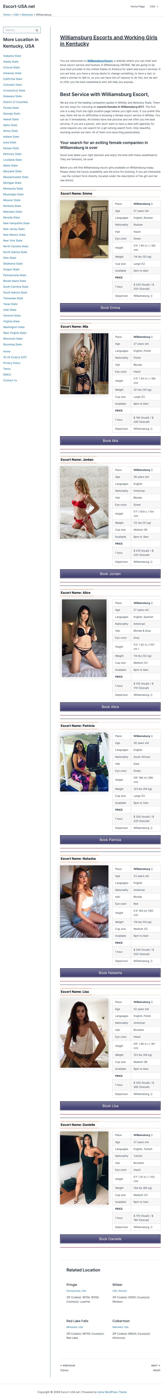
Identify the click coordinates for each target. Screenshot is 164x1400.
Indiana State (11, 136)
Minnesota (71, 1327)
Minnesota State (13, 188)
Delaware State (12, 96)
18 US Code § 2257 (15, 357)
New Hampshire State (16, 223)
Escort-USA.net (19, 6)
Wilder (117, 1285)
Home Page (138, 6)
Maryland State (12, 171)
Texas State (10, 304)
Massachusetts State (15, 177)
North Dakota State (15, 252)
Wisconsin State (13, 338)
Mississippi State (13, 194)
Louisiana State (12, 159)
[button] (156, 6)
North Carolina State (15, 246)
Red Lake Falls (77, 1321)
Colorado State (12, 84)
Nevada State (11, 217)
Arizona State (11, 67)
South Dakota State (15, 292)
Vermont (122, 1290)
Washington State (14, 327)
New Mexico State (14, 234)
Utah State (9, 309)
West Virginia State (14, 332)
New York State (12, 240)
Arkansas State (12, 73)
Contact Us (10, 380)
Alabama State (12, 55)
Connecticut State (14, 90)
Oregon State (11, 269)
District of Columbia (15, 102)
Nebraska (117, 1327)
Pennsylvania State (14, 275)
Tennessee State (13, 298)
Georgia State (11, 113)
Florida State (11, 107)
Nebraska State (12, 211)
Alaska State (10, 61)
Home (6, 14)
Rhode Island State (14, 280)
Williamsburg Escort (100, 60)
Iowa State (9, 142)
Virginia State (11, 321)
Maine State (10, 165)
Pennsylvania (73, 1290)
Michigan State (12, 182)
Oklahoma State (13, 263)
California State (12, 78)
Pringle (71, 1285)
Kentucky (27, 14)
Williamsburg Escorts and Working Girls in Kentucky (108, 40)
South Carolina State (15, 286)
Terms (7, 368)
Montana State (12, 205)
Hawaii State (11, 119)
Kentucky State (12, 154)
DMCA (7, 374)
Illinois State (10, 130)
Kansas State (11, 148)
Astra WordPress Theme (112, 1392)
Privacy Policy (11, 363)
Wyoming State (12, 344)
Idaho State (10, 125)
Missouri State (11, 200)
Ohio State (9, 257)
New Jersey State (14, 229)
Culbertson (121, 1321)
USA (152, 6)
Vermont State (12, 315)
